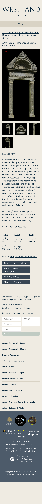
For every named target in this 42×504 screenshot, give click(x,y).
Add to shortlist (11, 276)
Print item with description (11, 270)
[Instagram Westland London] (37, 435)
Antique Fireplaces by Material (14, 349)
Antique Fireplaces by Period (13, 343)
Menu (21, 24)
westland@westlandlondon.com (21, 308)
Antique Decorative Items (12, 390)
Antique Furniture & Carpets (13, 373)
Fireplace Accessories (10, 355)
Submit (6, 333)
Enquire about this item (15, 263)
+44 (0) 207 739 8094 (21, 441)
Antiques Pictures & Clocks (13, 378)
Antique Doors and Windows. (23, 256)
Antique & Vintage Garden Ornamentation (19, 402)
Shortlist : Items (12, 282)
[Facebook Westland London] (29, 435)
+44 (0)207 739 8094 (14, 304)
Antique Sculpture (9, 384)
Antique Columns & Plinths (13, 408)
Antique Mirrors (8, 367)
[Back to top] (37, 499)
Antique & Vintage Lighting (13, 361)
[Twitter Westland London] (33, 435)
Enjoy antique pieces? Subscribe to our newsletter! (24, 459)
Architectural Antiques (10, 396)
